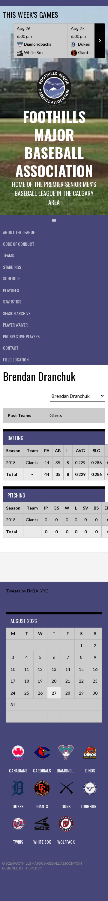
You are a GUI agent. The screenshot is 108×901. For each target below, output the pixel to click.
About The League (19, 232)
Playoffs (11, 290)
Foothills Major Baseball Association (54, 143)
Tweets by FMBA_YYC (27, 590)
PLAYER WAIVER (15, 324)
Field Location (15, 359)
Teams (8, 255)
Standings (12, 267)
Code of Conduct (18, 244)
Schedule (11, 278)
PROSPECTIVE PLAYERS (21, 336)
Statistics (12, 301)
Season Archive (16, 313)
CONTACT (10, 348)
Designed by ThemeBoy (22, 868)
